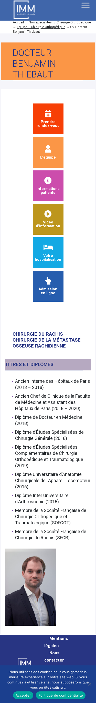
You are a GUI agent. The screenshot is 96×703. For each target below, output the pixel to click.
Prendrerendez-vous (48, 124)
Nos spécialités (40, 22)
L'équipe (48, 157)
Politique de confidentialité (60, 695)
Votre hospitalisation (48, 258)
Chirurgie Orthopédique (74, 22)
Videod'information (48, 224)
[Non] (89, 684)
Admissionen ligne (48, 291)
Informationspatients (48, 191)
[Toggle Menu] (85, 5)
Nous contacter (54, 656)
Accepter (23, 695)
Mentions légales (56, 642)
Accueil (18, 22)
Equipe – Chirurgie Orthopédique (41, 27)
